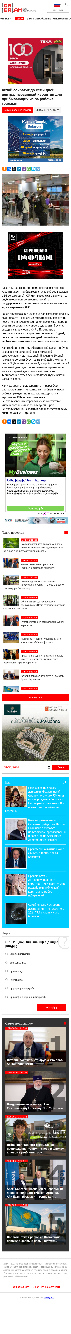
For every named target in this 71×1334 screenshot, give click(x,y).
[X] (14, 169)
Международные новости (17, 109)
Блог (8, 782)
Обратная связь (21, 1286)
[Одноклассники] (4, 169)
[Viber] (24, 169)
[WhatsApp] (29, 169)
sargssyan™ (49, 1297)
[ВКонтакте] (9, 169)
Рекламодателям (50, 1286)
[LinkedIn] (19, 169)
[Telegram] (38, 169)
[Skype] (33, 169)
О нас (36, 1286)
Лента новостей (13, 532)
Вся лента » (35, 697)
